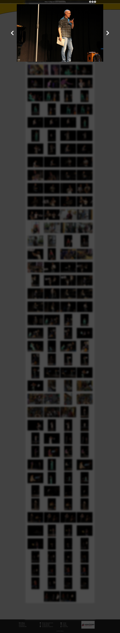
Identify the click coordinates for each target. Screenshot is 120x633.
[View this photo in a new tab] (93, 2)
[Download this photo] (90, 2)
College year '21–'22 (53, 1)
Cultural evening (62, 1)
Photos (46, 1)
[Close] (95, 2)
